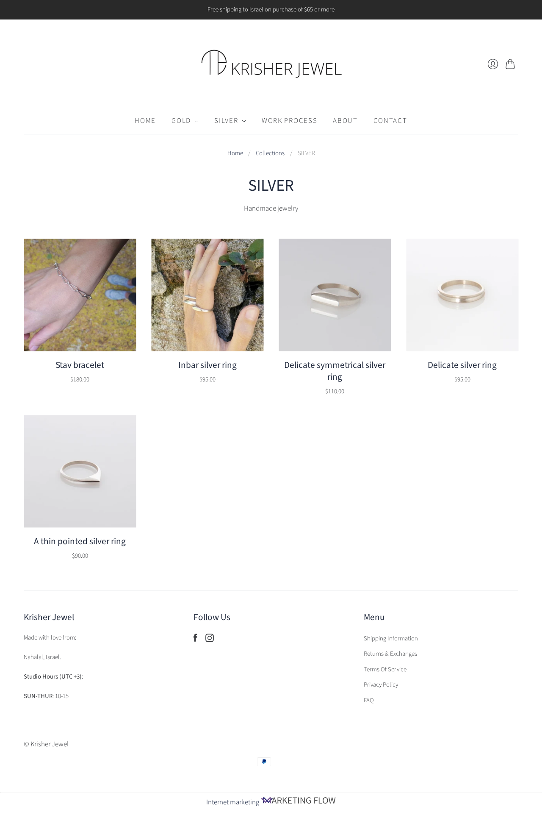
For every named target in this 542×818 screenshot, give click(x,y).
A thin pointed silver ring (80, 541)
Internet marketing (232, 802)
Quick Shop (80, 338)
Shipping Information (391, 638)
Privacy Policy (381, 684)
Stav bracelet (79, 365)
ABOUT (345, 121)
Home (235, 153)
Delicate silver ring (462, 365)
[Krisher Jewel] (271, 63)
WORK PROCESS (289, 121)
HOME (145, 121)
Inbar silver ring (207, 365)
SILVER (226, 121)
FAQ (369, 700)
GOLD (181, 121)
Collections (270, 153)
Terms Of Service (385, 669)
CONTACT (390, 121)
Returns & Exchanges (390, 653)
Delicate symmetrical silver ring (334, 371)
